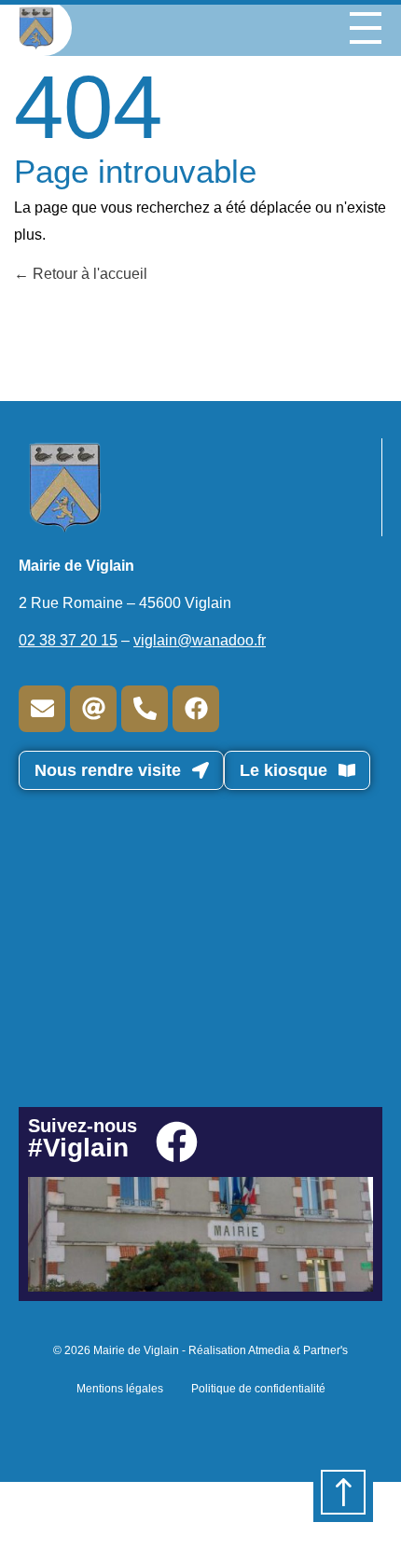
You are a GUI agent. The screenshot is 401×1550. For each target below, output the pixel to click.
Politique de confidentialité (258, 1388)
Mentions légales (119, 1388)
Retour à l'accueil (88, 274)
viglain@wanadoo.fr (199, 640)
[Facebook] (196, 708)
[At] (93, 708)
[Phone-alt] (144, 708)
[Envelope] (42, 708)
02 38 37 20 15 (68, 640)
